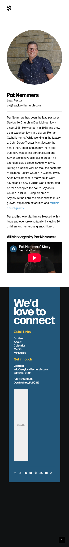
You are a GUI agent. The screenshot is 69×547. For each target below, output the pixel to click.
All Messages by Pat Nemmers (31, 236)
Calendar (19, 345)
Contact (19, 365)
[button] (60, 8)
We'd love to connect (34, 310)
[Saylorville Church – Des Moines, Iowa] (9, 8)
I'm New (18, 338)
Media (17, 349)
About (17, 341)
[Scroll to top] (62, 539)
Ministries (20, 352)
